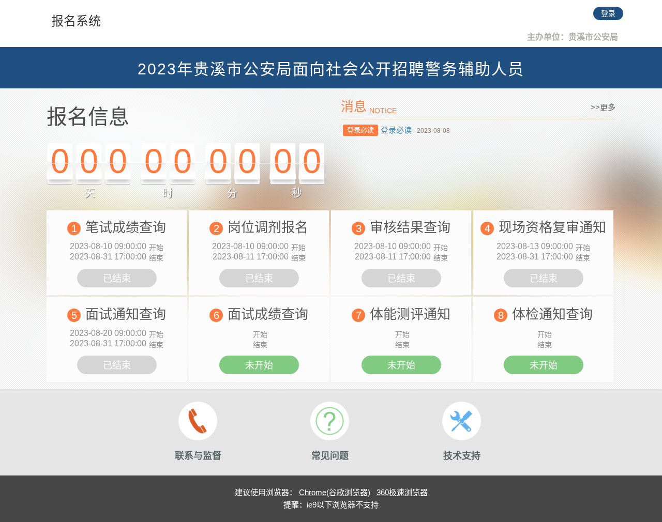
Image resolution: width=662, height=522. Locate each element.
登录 (608, 13)
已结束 (117, 278)
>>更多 (603, 107)
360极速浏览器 (402, 492)
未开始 (259, 365)
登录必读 (396, 130)
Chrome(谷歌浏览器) (334, 492)
